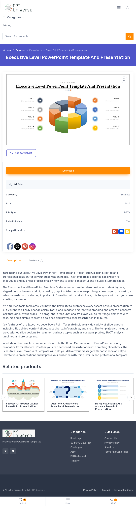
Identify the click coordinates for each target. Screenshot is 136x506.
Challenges (76, 447)
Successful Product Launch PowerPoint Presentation (22, 405)
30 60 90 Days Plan (80, 442)
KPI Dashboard (78, 456)
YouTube (13, 451)
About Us (109, 447)
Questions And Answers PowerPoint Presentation (65, 405)
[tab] (13, 260)
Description (13, 260)
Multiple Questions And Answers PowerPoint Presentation (108, 406)
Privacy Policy (112, 442)
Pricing (7, 25)
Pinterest (5, 451)
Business (20, 50)
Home (9, 50)
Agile (73, 451)
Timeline (75, 460)
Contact (106, 490)
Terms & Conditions (124, 490)
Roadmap (75, 438)
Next (131, 397)
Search (129, 37)
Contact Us (110, 438)
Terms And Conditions (116, 451)
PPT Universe (38, 490)
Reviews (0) (36, 260)
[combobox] (68, 36)
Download (68, 170)
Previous (5, 397)
